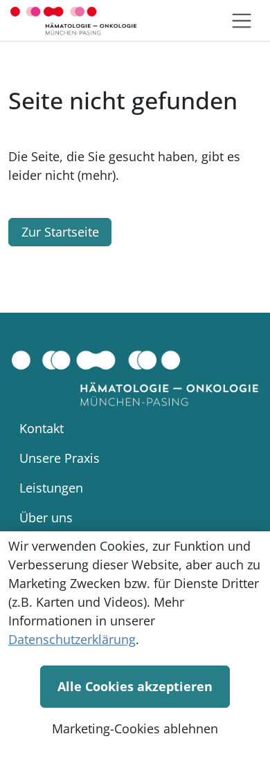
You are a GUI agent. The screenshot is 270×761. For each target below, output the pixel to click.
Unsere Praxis (59, 458)
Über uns (46, 517)
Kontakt (41, 428)
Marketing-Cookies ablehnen (135, 728)
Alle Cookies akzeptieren (135, 686)
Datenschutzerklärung (72, 639)
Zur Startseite (60, 231)
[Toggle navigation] (242, 20)
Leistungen (51, 487)
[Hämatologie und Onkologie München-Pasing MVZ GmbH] (73, 20)
